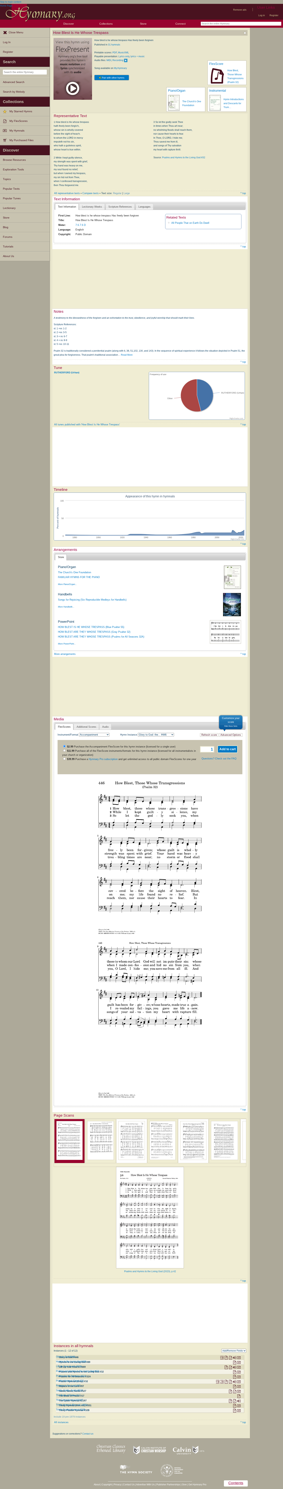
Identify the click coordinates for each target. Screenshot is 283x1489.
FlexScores (64, 726)
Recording (117, 60)
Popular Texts (11, 188)
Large (127, 193)
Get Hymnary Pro (197, 1484)
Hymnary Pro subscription (103, 759)
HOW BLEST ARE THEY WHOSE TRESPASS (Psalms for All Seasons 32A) (101, 636)
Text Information (67, 206)
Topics (7, 179)
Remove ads (239, 9)
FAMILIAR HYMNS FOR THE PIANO (79, 577)
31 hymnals (114, 44)
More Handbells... (66, 607)
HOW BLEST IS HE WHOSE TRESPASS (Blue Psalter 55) (91, 627)
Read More (127, 355)
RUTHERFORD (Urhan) (66, 372)
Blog (5, 227)
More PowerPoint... (67, 644)
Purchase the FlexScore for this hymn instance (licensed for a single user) (121, 746)
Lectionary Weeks (92, 206)
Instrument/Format (68, 734)
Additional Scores (86, 726)
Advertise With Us (145, 1484)
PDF (114, 52)
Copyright (107, 1484)
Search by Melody (14, 91)
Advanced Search (13, 82)
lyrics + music (138, 56)
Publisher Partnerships (168, 1484)
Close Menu (16, 32)
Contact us (87, 1433)
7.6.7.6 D (80, 225)
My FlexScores (18, 121)
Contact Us (129, 1484)
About (97, 1484)
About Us (8, 256)
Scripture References (120, 206)
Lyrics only (123, 56)
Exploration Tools (13, 169)
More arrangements (65, 654)
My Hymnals (16, 130)
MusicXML (123, 52)
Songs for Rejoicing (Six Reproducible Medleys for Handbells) (92, 599)
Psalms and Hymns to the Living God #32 (183, 157)
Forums (7, 236)
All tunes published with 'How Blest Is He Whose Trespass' (87, 424)
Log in (261, 15)
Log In (7, 42)
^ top (243, 193)
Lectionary (9, 208)
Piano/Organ (176, 90)
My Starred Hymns (20, 111)
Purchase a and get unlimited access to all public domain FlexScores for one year (131, 759)
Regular (117, 193)
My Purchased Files (21, 140)
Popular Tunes (12, 198)
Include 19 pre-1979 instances (69, 1416)
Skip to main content (10, 2)
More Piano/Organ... (67, 584)
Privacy (117, 1484)
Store (143, 23)
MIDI (108, 60)
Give (184, 1484)
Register (274, 15)
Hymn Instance (128, 734)
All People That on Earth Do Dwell (190, 222)
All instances (61, 1422)
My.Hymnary (120, 68)
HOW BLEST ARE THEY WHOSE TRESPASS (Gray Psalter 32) (94, 631)
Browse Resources (14, 159)
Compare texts (90, 193)
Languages (144, 206)
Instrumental (217, 90)
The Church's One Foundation (74, 572)
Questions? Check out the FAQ (219, 758)
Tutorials (8, 246)
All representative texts (67, 193)
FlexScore (216, 63)
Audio (105, 726)
